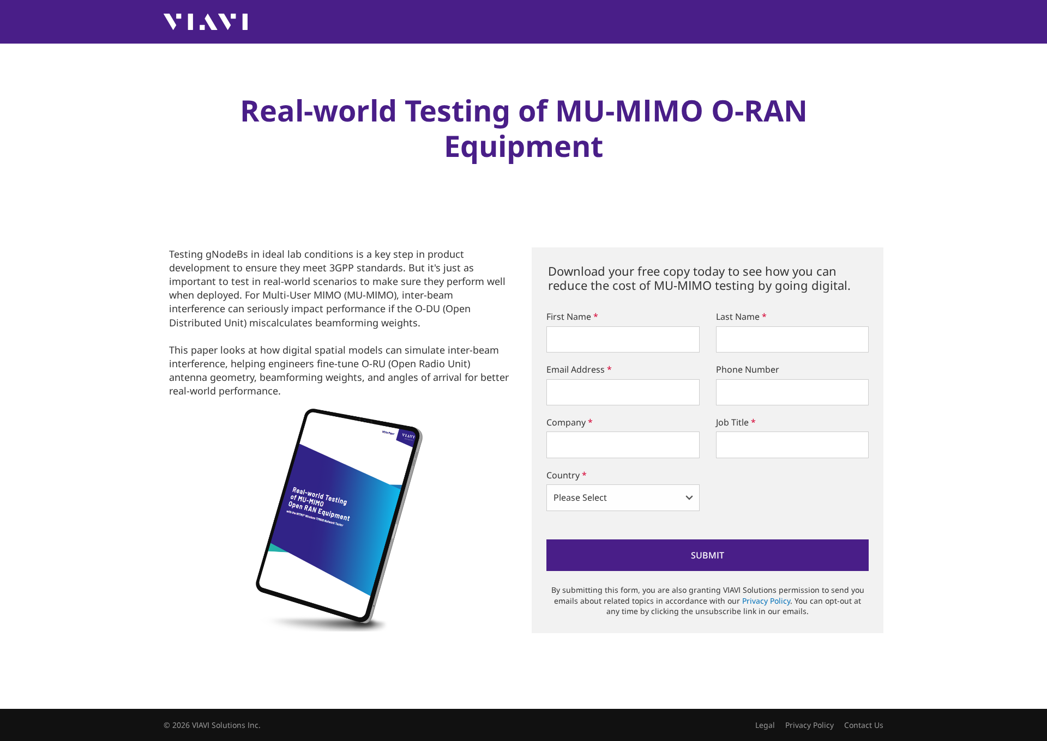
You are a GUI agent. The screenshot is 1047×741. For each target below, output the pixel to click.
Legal (765, 725)
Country (566, 475)
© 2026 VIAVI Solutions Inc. (212, 725)
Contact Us (863, 725)
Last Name (741, 317)
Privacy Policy (766, 601)
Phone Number (747, 369)
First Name (572, 317)
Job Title (736, 422)
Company (569, 422)
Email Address (579, 369)
